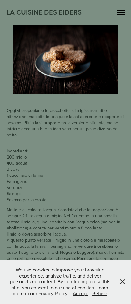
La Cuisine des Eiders (44, 12)
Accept (80, 293)
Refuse (99, 293)
